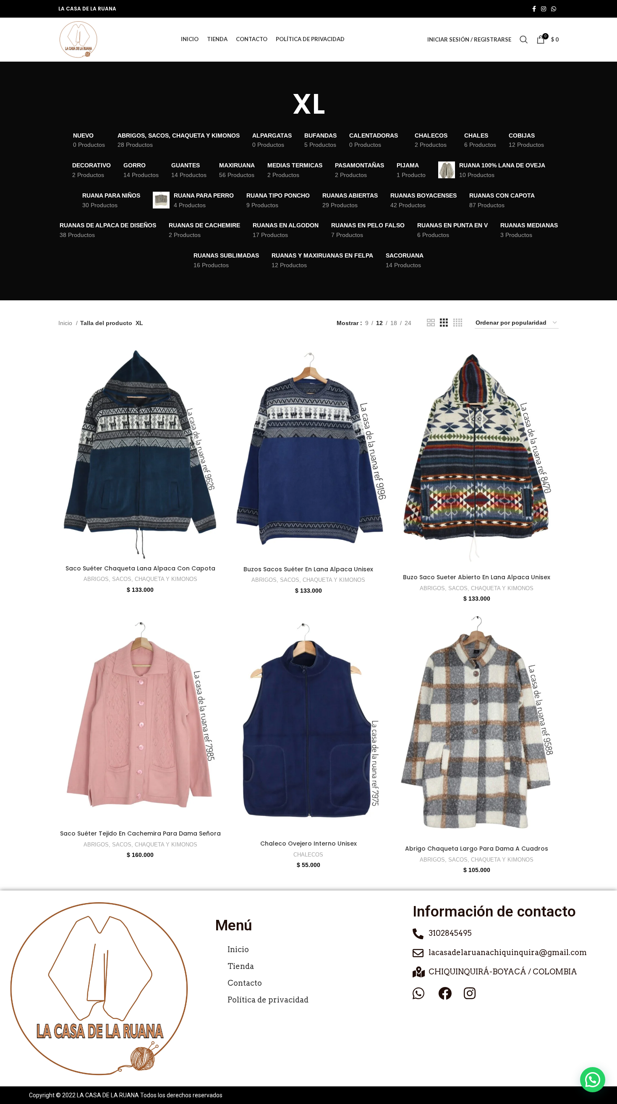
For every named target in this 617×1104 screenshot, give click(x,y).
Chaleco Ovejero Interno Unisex (308, 843)
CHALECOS (308, 854)
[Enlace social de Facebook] (534, 8)
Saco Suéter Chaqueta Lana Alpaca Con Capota (140, 568)
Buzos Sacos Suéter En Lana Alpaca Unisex (308, 569)
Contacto (244, 983)
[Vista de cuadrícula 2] (431, 323)
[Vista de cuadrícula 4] (457, 323)
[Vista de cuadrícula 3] (444, 323)
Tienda (240, 966)
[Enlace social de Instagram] (544, 8)
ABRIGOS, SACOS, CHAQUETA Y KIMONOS (140, 579)
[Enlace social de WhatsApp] (554, 8)
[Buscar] (523, 39)
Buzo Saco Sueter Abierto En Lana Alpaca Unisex (476, 577)
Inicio (66, 323)
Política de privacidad (267, 999)
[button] (592, 1079)
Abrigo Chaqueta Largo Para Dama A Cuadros (476, 848)
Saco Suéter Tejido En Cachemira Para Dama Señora (140, 833)
